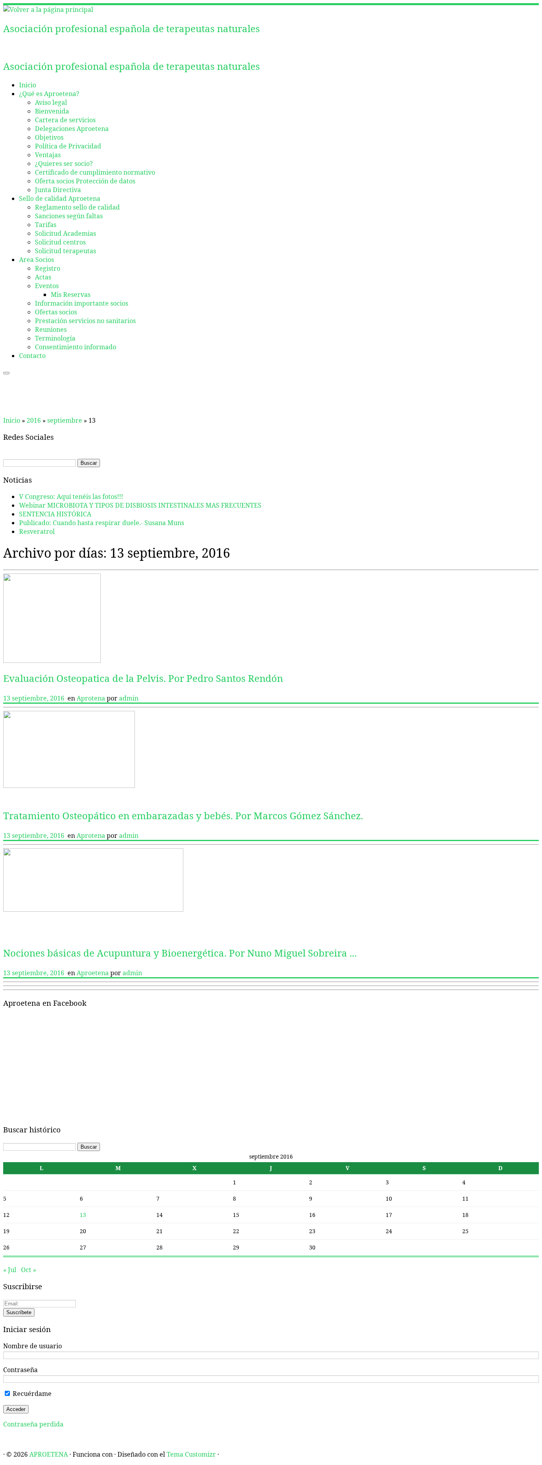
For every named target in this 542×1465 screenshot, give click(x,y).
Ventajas (48, 154)
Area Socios (36, 259)
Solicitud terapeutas (65, 250)
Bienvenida (52, 111)
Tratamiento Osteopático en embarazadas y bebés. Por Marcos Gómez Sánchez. (183, 815)
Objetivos (49, 137)
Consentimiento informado (75, 347)
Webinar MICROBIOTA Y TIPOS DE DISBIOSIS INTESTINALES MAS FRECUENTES (140, 505)
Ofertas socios (56, 312)
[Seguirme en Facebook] (10, 47)
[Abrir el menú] (6, 373)
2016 (34, 420)
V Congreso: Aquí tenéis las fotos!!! (71, 496)
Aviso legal (51, 102)
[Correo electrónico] (5, 47)
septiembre (64, 420)
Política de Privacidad (68, 146)
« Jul (9, 1269)
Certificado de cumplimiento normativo (95, 172)
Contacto (32, 355)
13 (83, 1215)
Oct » (28, 1269)
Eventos (47, 285)
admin (128, 698)
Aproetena (93, 972)
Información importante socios (81, 303)
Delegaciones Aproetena (72, 128)
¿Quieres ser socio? (64, 163)
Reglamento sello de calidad (77, 207)
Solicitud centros (60, 242)
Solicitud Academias (65, 233)
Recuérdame (31, 1393)
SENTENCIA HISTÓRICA (55, 514)
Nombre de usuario (32, 1346)
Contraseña (20, 1369)
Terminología (55, 338)
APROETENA (48, 1454)
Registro (47, 268)
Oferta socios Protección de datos (85, 181)
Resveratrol (37, 531)
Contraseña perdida (33, 1424)
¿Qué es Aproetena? (49, 93)
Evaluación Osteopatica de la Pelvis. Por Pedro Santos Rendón (143, 678)
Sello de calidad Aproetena (59, 198)
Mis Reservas (70, 294)
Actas (43, 277)
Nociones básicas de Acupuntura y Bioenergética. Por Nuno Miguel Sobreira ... (180, 952)
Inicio (27, 85)
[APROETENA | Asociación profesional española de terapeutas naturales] (48, 9)
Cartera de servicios (65, 120)
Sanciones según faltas (69, 216)
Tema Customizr (191, 1454)
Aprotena (92, 698)
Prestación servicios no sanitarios (85, 320)
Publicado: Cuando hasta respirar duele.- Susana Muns (101, 522)
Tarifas (45, 224)
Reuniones (51, 329)
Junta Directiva (58, 189)
